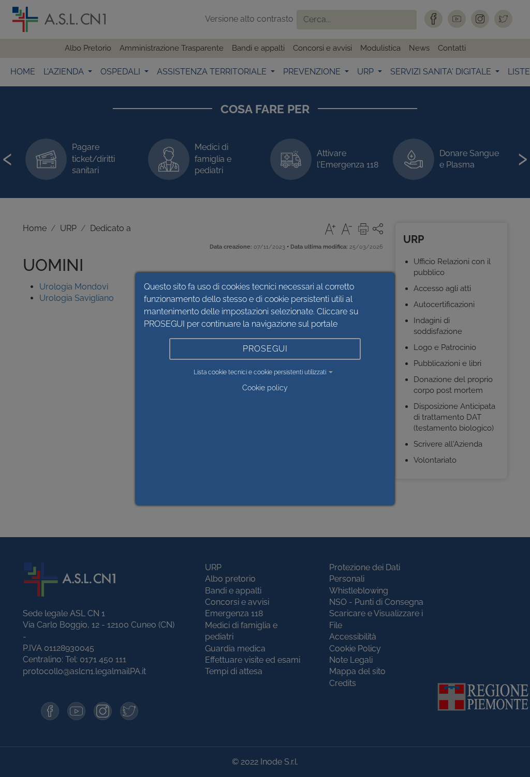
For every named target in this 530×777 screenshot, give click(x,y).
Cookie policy (265, 388)
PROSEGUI (265, 349)
